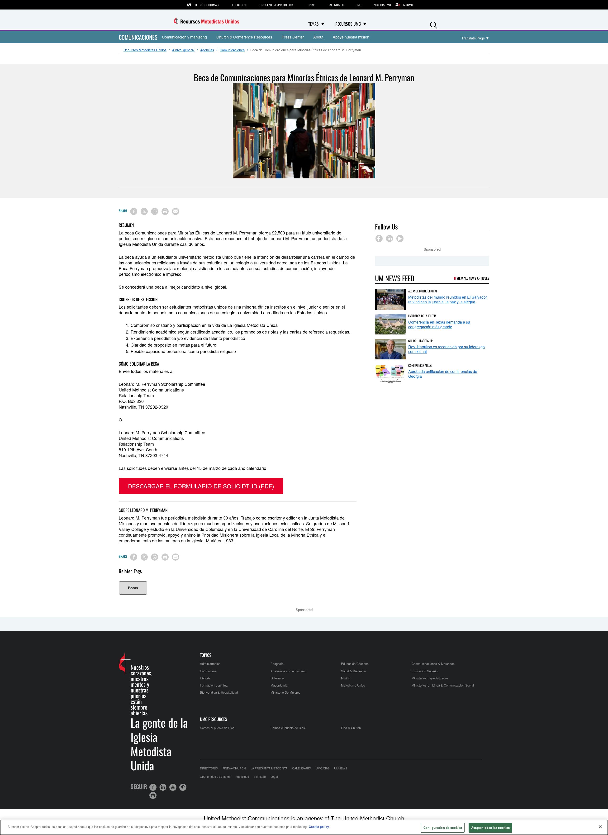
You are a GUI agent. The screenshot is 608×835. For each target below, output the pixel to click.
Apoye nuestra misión (351, 37)
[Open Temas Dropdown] (322, 24)
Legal (274, 776)
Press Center (293, 37)
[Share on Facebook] (133, 211)
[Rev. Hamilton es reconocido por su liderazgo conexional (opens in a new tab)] (390, 349)
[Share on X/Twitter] (144, 211)
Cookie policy (319, 826)
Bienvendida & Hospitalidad (219, 692)
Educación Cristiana (355, 663)
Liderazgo (277, 678)
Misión (345, 678)
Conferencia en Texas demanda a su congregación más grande (439, 324)
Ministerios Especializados (430, 678)
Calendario (336, 5)
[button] (433, 24)
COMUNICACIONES (138, 37)
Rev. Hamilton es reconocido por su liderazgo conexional (446, 349)
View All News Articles (472, 278)
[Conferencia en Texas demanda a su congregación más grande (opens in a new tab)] (390, 324)
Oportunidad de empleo (215, 776)
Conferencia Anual (420, 365)
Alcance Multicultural (422, 291)
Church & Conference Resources (244, 37)
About (318, 37)
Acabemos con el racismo (288, 671)
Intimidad (260, 776)
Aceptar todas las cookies (490, 827)
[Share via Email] (175, 211)
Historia (205, 678)
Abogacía (277, 663)
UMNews (340, 768)
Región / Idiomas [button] (206, 5)
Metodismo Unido (353, 685)
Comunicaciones (232, 50)
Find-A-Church (351, 727)
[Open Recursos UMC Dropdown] (364, 24)
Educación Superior (425, 671)
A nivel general (183, 50)
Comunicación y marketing (184, 37)
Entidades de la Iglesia (422, 315)
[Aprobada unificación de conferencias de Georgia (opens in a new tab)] (390, 373)
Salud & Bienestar (353, 671)
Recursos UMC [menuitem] (348, 24)
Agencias (207, 50)
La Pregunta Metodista (269, 768)
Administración (210, 663)
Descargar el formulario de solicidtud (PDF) (201, 486)
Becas (133, 587)
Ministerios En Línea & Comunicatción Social (443, 685)
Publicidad (242, 776)
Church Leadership (420, 340)
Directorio (239, 5)
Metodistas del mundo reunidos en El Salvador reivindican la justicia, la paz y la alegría (447, 299)
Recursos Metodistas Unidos (145, 50)
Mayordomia (279, 685)
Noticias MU (382, 5)
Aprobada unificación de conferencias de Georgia (442, 374)
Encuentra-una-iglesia (276, 5)
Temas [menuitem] (313, 24)
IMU (359, 5)
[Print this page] (165, 211)
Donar (310, 5)
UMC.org (322, 768)
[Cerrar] (600, 826)
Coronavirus (208, 671)
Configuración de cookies (442, 827)
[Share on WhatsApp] (154, 211)
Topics (205, 655)
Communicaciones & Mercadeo (433, 663)
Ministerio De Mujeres (285, 692)
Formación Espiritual (214, 685)
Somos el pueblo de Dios (217, 727)
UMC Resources (213, 719)
